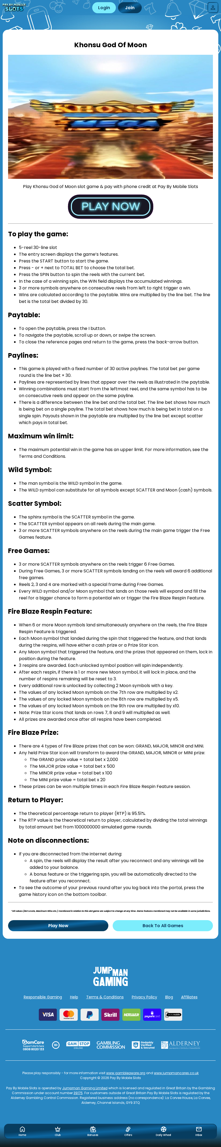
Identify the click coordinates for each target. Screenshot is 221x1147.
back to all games (163, 926)
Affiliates (189, 997)
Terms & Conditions (105, 997)
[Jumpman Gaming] (110, 984)
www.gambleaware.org (125, 1073)
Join (129, 8)
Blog (169, 997)
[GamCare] (33, 1045)
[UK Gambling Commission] (111, 1045)
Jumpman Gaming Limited (85, 1088)
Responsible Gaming (43, 997)
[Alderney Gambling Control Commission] (180, 1045)
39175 (78, 1093)
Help (74, 997)
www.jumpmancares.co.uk (176, 1073)
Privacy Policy (144, 997)
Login (104, 8)
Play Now (58, 926)
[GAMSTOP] (78, 1045)
